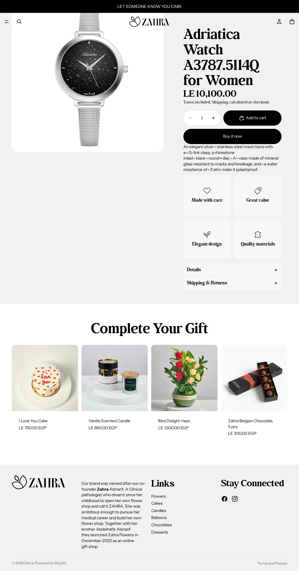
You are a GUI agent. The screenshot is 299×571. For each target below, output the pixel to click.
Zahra (28, 563)
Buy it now (232, 136)
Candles (158, 510)
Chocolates (161, 524)
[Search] (19, 21)
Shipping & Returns (207, 283)
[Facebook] (224, 498)
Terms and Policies (272, 563)
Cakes (157, 503)
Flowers (158, 496)
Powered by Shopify (50, 563)
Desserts (159, 532)
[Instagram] (234, 498)
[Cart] (292, 21)
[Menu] (6, 21)
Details (194, 270)
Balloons (159, 517)
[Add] (69, 402)
